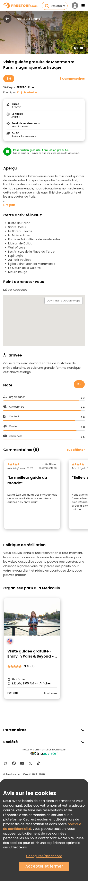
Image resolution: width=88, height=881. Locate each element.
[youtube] (22, 763)
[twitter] (30, 763)
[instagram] (5, 763)
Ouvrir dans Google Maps (63, 300)
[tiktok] (38, 763)
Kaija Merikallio (27, 92)
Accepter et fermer (44, 866)
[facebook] (13, 763)
